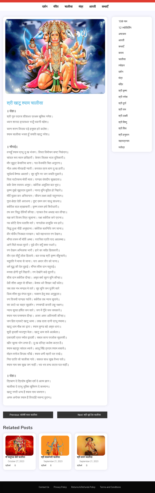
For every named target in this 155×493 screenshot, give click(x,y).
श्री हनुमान (124, 134)
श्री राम (122, 109)
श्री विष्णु (123, 122)
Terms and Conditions (110, 487)
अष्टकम (122, 33)
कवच (121, 52)
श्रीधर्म (7, 465)
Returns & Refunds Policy (83, 487)
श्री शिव (123, 128)
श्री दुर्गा (122, 103)
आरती (92, 6)
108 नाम (123, 21)
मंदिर (56, 6)
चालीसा (69, 6)
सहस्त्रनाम (124, 140)
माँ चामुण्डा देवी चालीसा (15, 457)
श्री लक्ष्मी (123, 115)
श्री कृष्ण (123, 90)
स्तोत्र (122, 147)
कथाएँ (105, 6)
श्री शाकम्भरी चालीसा (50, 457)
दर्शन (44, 6)
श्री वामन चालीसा (84, 457)
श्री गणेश (123, 96)
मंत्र (81, 6)
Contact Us (44, 487)
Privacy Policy (60, 487)
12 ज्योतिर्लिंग (125, 27)
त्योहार (122, 65)
